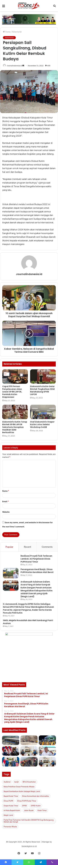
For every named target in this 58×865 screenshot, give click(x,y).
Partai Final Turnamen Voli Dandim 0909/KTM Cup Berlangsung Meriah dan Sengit (28, 821)
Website (6, 512)
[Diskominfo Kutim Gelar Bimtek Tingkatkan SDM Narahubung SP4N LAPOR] (43, 376)
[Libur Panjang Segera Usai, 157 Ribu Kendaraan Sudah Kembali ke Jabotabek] (10, 740)
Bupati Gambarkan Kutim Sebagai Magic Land (22, 791)
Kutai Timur (42, 810)
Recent (27, 547)
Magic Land (8, 815)
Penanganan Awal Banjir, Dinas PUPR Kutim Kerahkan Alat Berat (37, 571)
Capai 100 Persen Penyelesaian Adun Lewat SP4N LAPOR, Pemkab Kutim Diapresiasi (12, 391)
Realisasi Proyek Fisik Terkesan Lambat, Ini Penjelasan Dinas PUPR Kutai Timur (36, 558)
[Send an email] (23, 66)
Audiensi (7, 782)
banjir (16, 782)
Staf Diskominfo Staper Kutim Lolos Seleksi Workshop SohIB (42, 424)
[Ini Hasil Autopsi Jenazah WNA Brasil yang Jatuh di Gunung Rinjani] (29, 761)
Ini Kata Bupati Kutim (12, 810)
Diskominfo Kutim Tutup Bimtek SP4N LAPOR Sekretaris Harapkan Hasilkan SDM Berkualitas (14, 427)
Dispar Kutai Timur (11, 806)
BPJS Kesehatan (29, 782)
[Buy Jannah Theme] (29, 19)
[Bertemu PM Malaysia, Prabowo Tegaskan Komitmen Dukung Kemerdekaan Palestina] (10, 751)
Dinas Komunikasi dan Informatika (35, 796)
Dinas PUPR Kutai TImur (26, 801)
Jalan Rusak (29, 810)
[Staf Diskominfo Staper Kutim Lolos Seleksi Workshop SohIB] (43, 412)
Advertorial (17, 32)
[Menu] (3, 6)
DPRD (24, 806)
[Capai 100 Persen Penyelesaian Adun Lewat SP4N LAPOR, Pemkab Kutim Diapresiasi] (15, 376)
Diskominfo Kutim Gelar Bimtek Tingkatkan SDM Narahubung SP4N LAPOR (42, 390)
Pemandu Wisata (10, 827)
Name (5, 491)
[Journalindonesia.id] (29, 5)
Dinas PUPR (8, 801)
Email (5, 501)
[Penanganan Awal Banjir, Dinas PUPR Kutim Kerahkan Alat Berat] (10, 573)
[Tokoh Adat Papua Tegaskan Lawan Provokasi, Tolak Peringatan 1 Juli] (47, 751)
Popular (9, 547)
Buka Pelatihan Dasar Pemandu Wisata (19, 787)
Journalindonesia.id (14, 66)
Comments (47, 547)
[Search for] (54, 6)
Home (7, 32)
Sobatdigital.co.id (29, 846)
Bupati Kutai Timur (11, 796)
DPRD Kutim (36, 806)
